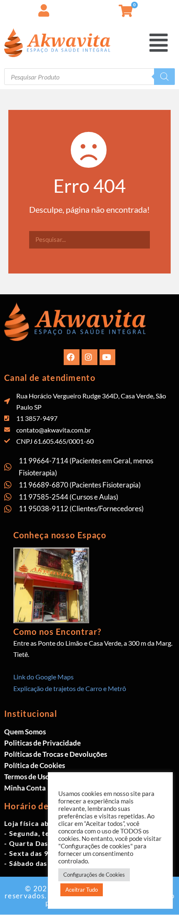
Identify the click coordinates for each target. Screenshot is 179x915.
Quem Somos (25, 731)
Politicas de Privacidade (42, 742)
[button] (173, 8)
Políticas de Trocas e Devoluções (55, 754)
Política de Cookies (34, 765)
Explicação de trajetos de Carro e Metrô (69, 688)
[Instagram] (89, 357)
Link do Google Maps (43, 677)
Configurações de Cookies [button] (94, 874)
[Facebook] (72, 357)
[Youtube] (107, 357)
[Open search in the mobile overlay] (89, 76)
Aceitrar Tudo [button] (81, 889)
